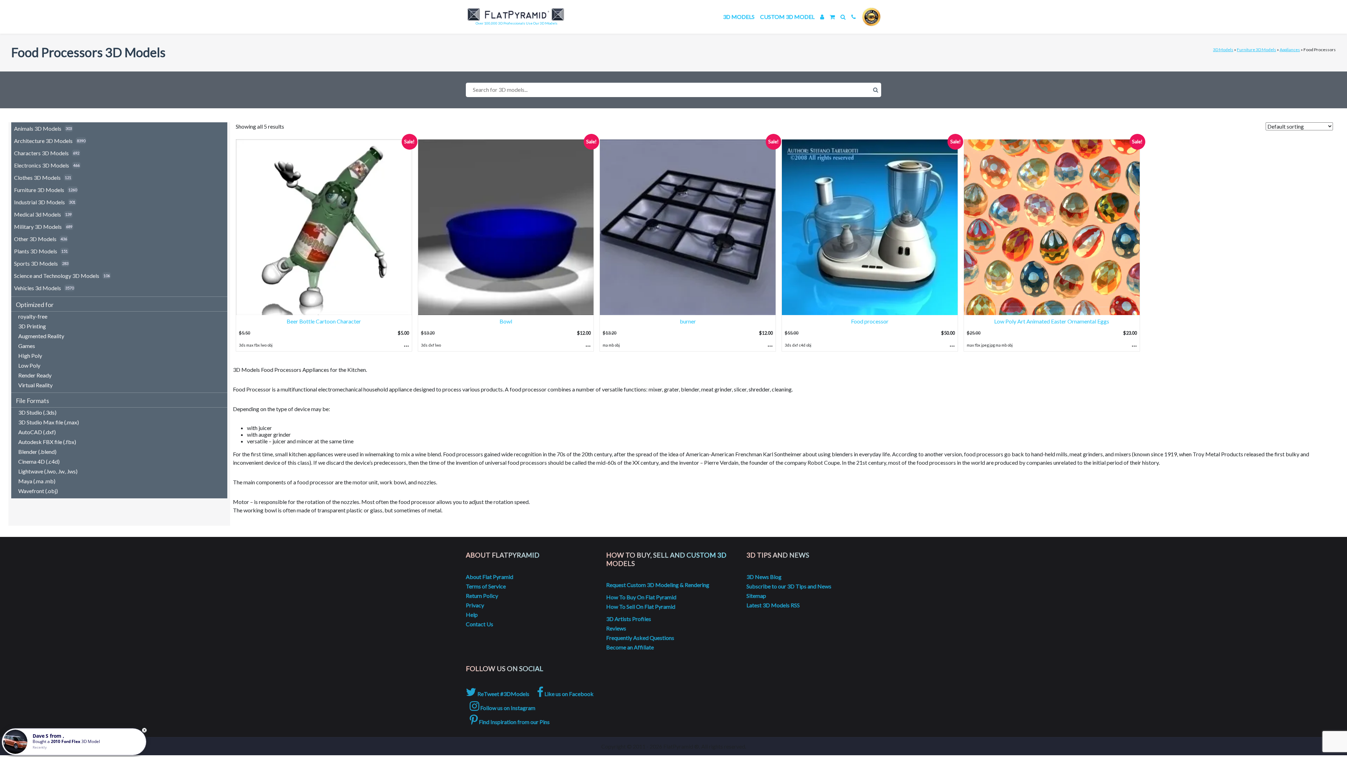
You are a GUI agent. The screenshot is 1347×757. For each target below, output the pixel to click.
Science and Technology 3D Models (56, 275)
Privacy (475, 605)
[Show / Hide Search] (843, 16)
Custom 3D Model (787, 16)
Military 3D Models (38, 226)
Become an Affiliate (630, 647)
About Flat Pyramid (489, 576)
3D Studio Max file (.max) (48, 422)
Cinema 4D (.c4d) (39, 461)
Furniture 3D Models (1256, 49)
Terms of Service (486, 586)
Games (26, 345)
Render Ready (35, 375)
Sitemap (756, 595)
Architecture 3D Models (43, 140)
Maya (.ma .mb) (36, 481)
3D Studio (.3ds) (37, 412)
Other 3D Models (35, 239)
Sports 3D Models (36, 263)
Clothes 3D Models (37, 177)
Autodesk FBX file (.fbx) (47, 441)
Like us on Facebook (568, 693)
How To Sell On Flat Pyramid (640, 606)
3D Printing (32, 326)
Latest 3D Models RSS (773, 605)
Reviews (616, 628)
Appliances (1290, 49)
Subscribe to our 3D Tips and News (788, 586)
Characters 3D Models (41, 153)
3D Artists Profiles (628, 618)
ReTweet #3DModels (502, 693)
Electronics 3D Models (41, 165)
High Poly (30, 355)
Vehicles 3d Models (37, 288)
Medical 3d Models (37, 214)
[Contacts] (853, 16)
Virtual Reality (35, 385)
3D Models (739, 16)
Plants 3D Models (35, 251)
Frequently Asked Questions (640, 637)
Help (472, 614)
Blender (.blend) (37, 451)
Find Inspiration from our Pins (514, 721)
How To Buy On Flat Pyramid (641, 597)
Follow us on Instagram (507, 707)
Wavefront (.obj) (38, 490)
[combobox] (673, 90)
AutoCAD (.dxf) (37, 432)
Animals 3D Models (37, 128)
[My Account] (822, 16)
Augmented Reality (41, 336)
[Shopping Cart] (832, 16)
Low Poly (29, 365)
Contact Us (479, 624)
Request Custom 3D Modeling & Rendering (657, 584)
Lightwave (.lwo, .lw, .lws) (48, 471)
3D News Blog (764, 576)
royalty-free (32, 316)
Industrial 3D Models (39, 202)
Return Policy (482, 595)
